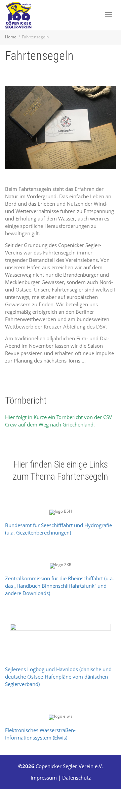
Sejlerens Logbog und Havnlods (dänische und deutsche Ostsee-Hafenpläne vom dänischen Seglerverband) (58, 676)
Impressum (44, 777)
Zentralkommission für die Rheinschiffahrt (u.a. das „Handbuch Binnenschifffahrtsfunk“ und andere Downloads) (59, 585)
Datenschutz (76, 777)
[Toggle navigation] (108, 15)
